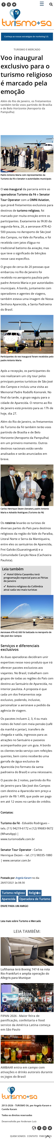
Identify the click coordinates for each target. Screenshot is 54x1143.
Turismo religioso (13, 893)
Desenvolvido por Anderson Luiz (19, 1121)
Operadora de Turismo (34, 899)
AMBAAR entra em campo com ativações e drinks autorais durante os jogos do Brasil (27, 1072)
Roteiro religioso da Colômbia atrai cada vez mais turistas (23, 588)
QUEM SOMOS (18, 1136)
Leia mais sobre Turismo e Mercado (21, 921)
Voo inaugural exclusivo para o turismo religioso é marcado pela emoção (26, 74)
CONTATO (32, 1136)
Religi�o (34, 893)
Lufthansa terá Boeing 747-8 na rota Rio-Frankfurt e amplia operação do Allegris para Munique (25, 973)
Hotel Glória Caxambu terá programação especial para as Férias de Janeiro (26, 578)
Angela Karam (23, 878)
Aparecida (8, 899)
